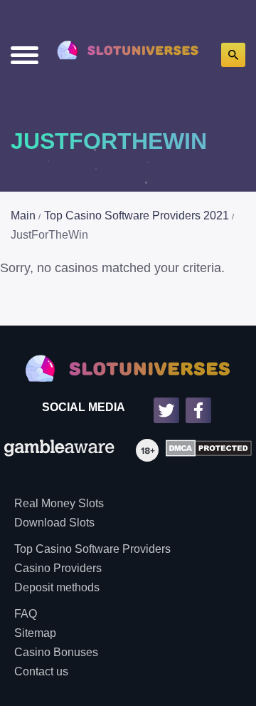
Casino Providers (58, 568)
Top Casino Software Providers (92, 549)
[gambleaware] (59, 450)
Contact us (41, 671)
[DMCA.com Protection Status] (205, 450)
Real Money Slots (59, 503)
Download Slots (54, 522)
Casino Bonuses (56, 652)
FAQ (25, 614)
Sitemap (35, 633)
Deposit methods (57, 587)
